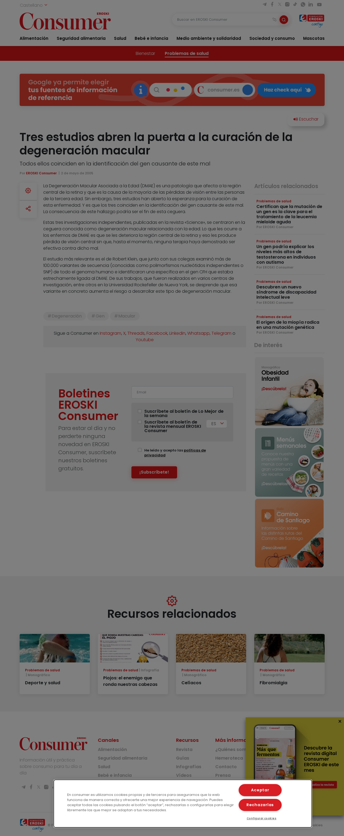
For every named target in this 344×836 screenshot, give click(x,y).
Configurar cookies (262, 818)
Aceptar (260, 790)
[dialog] (183, 803)
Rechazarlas (260, 804)
